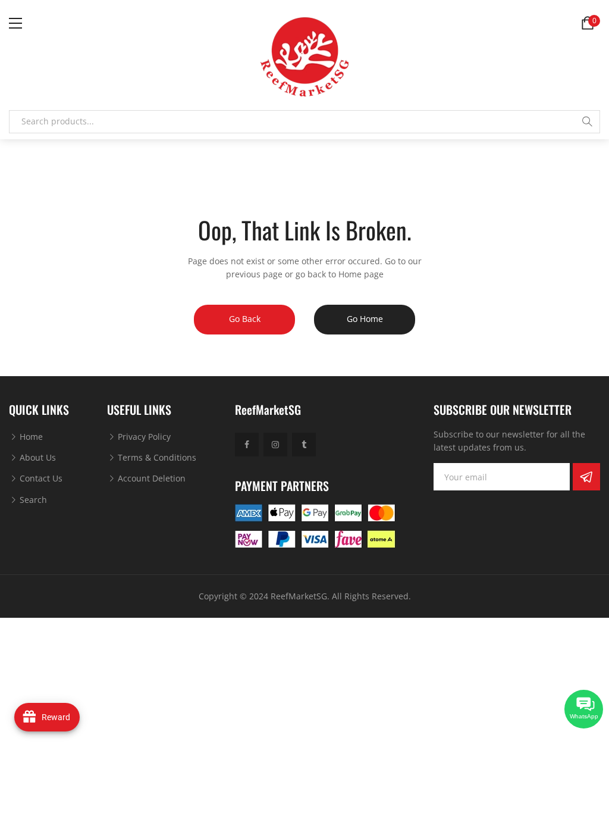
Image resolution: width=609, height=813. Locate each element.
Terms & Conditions (155, 457)
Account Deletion (150, 478)
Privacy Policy (143, 436)
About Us (36, 457)
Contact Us (39, 478)
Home (30, 436)
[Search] (587, 121)
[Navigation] (15, 23)
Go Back (244, 318)
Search (32, 499)
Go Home (365, 318)
